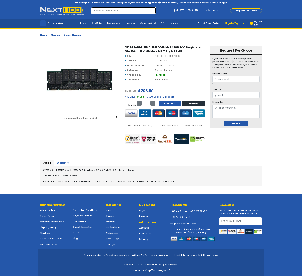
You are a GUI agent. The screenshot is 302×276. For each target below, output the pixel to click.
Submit (236, 123)
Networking (112, 233)
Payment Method (82, 215)
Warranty (63, 163)
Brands (174, 23)
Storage (110, 244)
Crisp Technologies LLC (157, 270)
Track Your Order (209, 23)
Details (47, 163)
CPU (163, 23)
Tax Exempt (79, 221)
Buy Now (193, 103)
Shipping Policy (48, 227)
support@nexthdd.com (183, 223)
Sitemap (143, 239)
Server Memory (72, 35)
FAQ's (76, 232)
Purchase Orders (49, 244)
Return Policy (47, 216)
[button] (257, 23)
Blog (75, 238)
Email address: (219, 73)
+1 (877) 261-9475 (180, 217)
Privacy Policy (47, 210)
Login (142, 210)
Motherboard (114, 23)
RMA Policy (46, 233)
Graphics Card (148, 23)
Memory (130, 23)
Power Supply (113, 238)
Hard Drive (97, 23)
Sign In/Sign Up (234, 23)
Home (83, 23)
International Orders (51, 238)
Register (143, 216)
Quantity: (216, 89)
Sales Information (82, 227)
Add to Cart (170, 103)
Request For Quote (246, 10)
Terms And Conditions (85, 210)
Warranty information (52, 221)
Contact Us (145, 233)
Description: (218, 101)
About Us (144, 227)
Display (110, 216)
